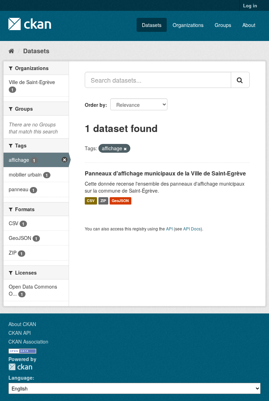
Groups (223, 24)
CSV (91, 200)
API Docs (192, 228)
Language (20, 377)
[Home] (11, 50)
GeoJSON (120, 200)
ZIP (103, 200)
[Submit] (240, 80)
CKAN (20, 367)
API (169, 228)
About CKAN (22, 323)
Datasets (151, 24)
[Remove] (125, 148)
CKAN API (19, 332)
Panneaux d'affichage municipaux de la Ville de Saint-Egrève (165, 173)
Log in (250, 5)
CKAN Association (28, 341)
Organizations (188, 24)
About (248, 24)
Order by (95, 104)
